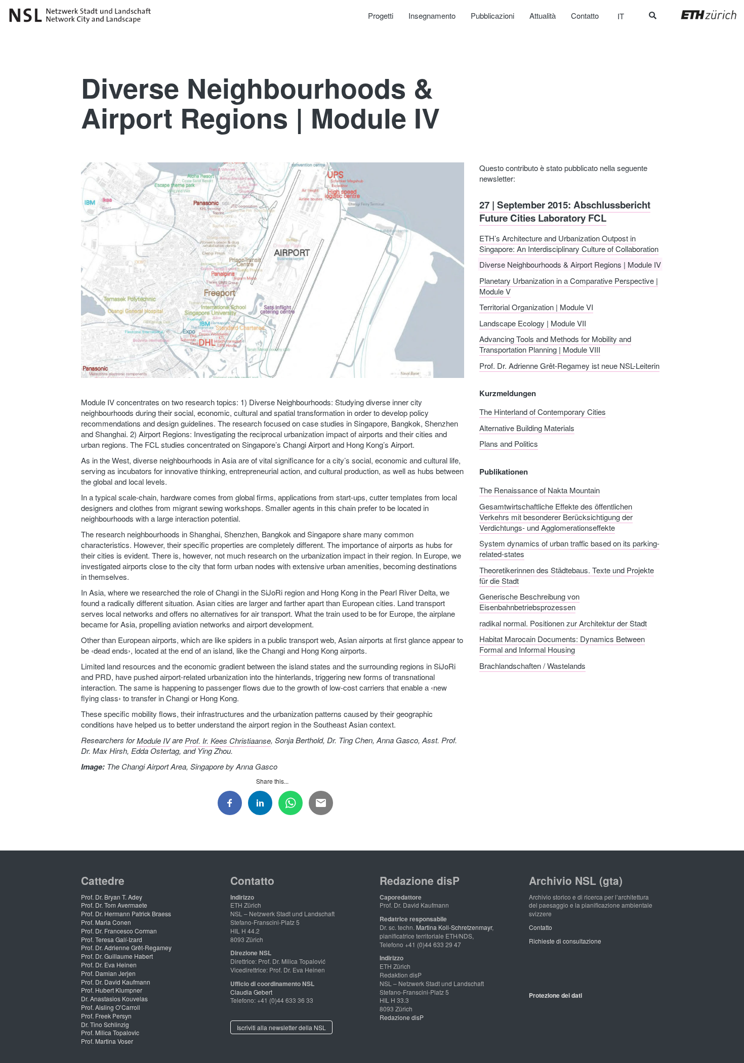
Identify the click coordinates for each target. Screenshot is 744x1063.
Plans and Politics (508, 443)
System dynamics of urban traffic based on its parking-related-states (569, 548)
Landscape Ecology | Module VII (532, 322)
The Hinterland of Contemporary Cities (542, 411)
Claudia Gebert (251, 992)
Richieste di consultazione (565, 941)
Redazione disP (402, 1017)
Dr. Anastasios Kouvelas (114, 998)
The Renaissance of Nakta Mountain (539, 490)
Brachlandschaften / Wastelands (532, 665)
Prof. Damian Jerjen (108, 973)
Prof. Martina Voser (107, 1041)
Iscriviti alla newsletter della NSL (281, 1027)
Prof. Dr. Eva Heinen (109, 964)
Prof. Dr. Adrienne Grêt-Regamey (126, 947)
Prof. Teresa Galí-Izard (111, 939)
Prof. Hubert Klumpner (111, 990)
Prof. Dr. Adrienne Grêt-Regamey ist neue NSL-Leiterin (569, 365)
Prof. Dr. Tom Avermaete (114, 905)
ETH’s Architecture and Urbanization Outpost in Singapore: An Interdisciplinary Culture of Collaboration (568, 242)
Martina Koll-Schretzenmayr (454, 927)
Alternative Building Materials (526, 427)
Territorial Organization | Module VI (536, 307)
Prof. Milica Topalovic (110, 1032)
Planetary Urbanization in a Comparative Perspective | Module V (568, 285)
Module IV (153, 740)
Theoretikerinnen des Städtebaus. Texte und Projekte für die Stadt (566, 574)
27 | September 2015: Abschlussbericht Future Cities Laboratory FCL (564, 210)
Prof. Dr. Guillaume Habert (117, 956)
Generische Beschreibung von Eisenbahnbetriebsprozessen (529, 601)
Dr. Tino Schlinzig (105, 1024)
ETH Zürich (700, 14)
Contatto (540, 927)
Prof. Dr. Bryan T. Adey (111, 896)
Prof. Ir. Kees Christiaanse (228, 740)
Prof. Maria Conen (106, 922)
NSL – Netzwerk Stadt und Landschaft (83, 16)
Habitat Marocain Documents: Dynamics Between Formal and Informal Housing (562, 644)
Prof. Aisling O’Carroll (110, 1007)
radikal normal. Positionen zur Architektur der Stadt (563, 622)
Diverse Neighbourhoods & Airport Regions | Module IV (570, 264)
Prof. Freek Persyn (106, 1015)
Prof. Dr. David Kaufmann (115, 981)
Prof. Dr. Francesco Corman (119, 930)
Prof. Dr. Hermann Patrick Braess (126, 913)
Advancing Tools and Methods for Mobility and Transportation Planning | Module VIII (555, 344)
